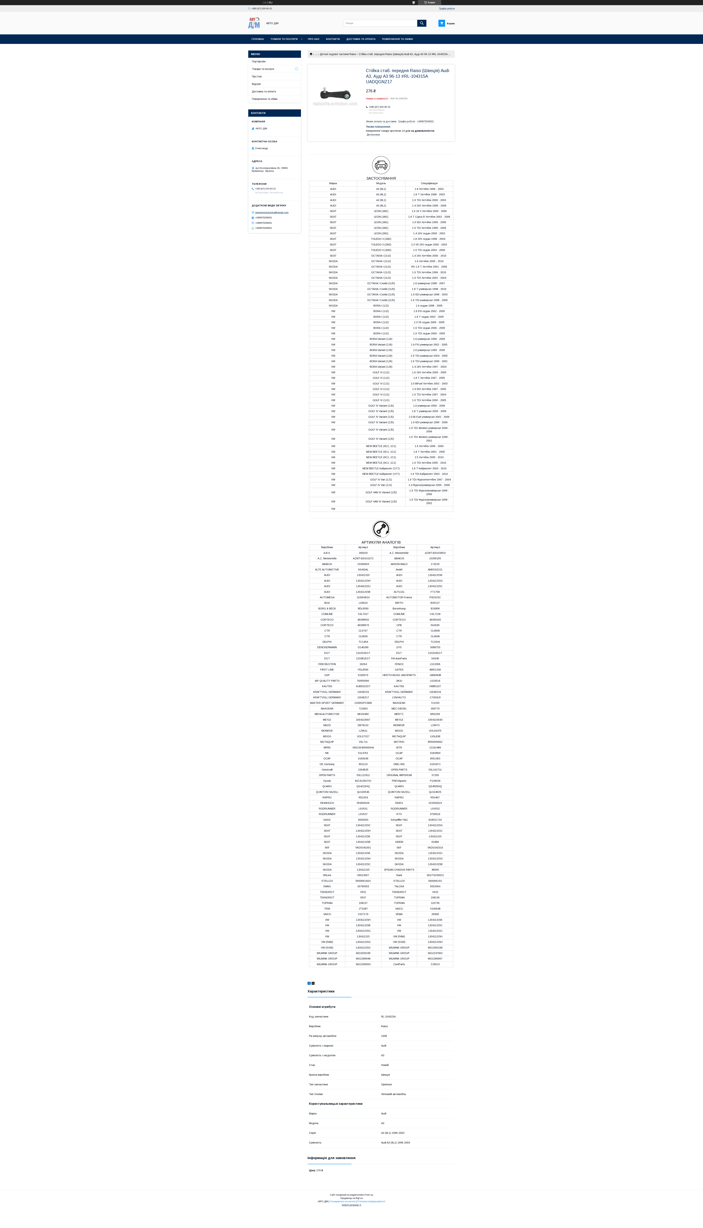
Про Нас (257, 76)
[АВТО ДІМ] (255, 29)
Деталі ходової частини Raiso (338, 54)
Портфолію (259, 61)
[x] (313, 983)
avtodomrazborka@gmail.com (272, 212)
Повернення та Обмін (397, 39)
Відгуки (256, 83)
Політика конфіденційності (371, 1201)
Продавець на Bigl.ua (351, 1198)
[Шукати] (421, 23)
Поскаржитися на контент (343, 1201)
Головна (258, 39)
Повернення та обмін (265, 98)
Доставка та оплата (360, 39)
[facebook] (309, 983)
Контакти (333, 39)
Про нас (313, 39)
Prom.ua (368, 1195)
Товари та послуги (284, 39)
